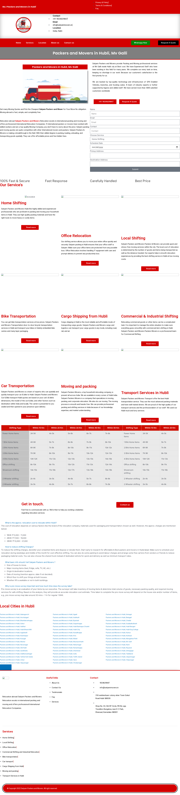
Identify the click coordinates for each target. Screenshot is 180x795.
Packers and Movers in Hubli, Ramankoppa (67, 648)
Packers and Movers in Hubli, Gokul (12, 623)
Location (42, 43)
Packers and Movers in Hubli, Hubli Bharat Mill (16, 629)
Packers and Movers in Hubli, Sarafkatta (14, 651)
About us (55, 43)
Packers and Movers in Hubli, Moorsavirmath (68, 642)
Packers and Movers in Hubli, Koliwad (119, 636)
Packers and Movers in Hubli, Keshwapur (14, 636)
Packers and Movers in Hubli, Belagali (119, 617)
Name (92, 109)
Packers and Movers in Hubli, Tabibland (119, 654)
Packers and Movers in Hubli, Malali (65, 638)
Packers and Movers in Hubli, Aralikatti (66, 617)
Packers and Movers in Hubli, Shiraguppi (119, 651)
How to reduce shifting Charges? (19, 547)
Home (18, 43)
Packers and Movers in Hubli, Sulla (65, 654)
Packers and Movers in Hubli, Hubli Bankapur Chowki (71, 626)
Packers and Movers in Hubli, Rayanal (119, 648)
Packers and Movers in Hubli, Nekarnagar (67, 645)
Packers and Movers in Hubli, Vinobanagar (67, 663)
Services (30, 43)
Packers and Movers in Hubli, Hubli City (66, 629)
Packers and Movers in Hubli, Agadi (65, 614)
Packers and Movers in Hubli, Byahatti (66, 620)
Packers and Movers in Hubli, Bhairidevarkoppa (16, 620)
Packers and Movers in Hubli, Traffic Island (67, 657)
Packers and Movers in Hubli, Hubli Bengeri (120, 626)
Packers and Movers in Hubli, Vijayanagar (14, 663)
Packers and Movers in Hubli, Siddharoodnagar (16, 654)
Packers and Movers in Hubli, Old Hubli (13, 648)
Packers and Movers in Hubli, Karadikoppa (67, 632)
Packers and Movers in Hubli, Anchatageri (14, 617)
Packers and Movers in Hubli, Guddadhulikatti (121, 623)
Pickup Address (97, 151)
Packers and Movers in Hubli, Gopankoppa (67, 623)
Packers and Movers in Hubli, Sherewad (66, 651)
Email (92, 118)
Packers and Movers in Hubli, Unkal (12, 660)
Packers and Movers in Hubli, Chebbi (118, 620)
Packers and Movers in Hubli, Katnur (118, 632)
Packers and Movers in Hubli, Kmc (64, 636)
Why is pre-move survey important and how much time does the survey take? (38, 586)
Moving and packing (78, 386)
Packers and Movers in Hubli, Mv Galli (119, 642)
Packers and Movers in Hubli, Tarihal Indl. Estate (16, 657)
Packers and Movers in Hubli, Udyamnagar (120, 657)
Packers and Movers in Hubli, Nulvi (118, 645)
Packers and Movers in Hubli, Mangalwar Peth (121, 638)
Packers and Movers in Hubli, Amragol (119, 614)
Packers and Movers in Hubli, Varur (65, 660)
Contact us (69, 43)
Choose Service (97, 135)
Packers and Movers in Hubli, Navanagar (14, 645)
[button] (168, 42)
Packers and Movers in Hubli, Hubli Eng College (122, 629)
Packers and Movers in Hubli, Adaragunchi (14, 614)
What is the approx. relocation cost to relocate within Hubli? (31, 523)
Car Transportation (17, 386)
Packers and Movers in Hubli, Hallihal (12, 626)
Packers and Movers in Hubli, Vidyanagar (120, 660)
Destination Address (99, 160)
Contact (93, 126)
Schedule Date (96, 143)
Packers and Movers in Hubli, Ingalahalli (13, 632)
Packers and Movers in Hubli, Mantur (12, 642)
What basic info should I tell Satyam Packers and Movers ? (30, 562)
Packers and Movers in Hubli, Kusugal (13, 638)
